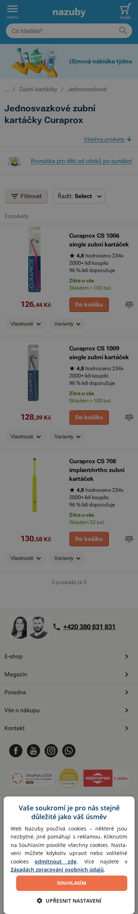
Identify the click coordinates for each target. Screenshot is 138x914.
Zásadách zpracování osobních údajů (57, 869)
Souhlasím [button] (71, 883)
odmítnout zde (56, 861)
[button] (69, 900)
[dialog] (68, 855)
